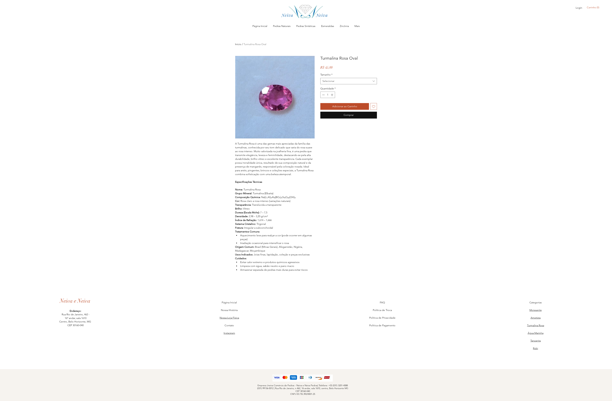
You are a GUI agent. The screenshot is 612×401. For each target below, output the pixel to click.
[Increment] (332, 95)
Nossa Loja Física (229, 317)
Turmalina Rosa (535, 325)
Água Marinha (535, 333)
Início (238, 44)
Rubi (535, 348)
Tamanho (326, 74)
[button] (594, 7)
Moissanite (535, 310)
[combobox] (348, 81)
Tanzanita (535, 340)
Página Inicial (229, 302)
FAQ (382, 302)
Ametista (536, 317)
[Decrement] (323, 95)
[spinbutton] (327, 95)
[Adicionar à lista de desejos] (373, 106)
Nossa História (229, 310)
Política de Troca (382, 310)
